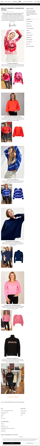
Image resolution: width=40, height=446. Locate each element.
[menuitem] (3, 1)
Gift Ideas (28, 23)
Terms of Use (3, 431)
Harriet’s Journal (23, 412)
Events (27, 30)
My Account (30, 1)
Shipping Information (4, 426)
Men (6, 1)
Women (2, 1)
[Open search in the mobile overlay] (24, 1)
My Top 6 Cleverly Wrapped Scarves (8, 402)
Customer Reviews (24, 410)
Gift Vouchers (3, 418)
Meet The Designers (30, 46)
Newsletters (28, 37)
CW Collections (29, 35)
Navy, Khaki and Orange (19, 402)
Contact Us (3, 425)
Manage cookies (30, 443)
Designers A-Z (14, 1)
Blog (26, 1)
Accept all (12, 443)
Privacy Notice (3, 429)
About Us (28, 44)
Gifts (9, 1)
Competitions (23, 413)
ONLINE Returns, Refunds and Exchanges (7, 428)
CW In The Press (29, 21)
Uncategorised (29, 39)
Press (21, 415)
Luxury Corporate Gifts (4, 412)
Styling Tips (28, 32)
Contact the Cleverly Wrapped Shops (7, 410)
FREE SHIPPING (26, 4)
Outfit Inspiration (30, 28)
